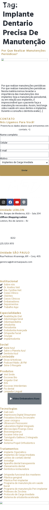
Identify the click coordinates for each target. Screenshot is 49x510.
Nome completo (9, 135)
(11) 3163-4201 (7, 266)
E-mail (3, 150)
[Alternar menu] (44, 7)
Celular (3, 142)
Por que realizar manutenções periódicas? (23, 52)
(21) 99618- (5, 238)
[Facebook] (10, 202)
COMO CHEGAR (8, 249)
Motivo (3, 158)
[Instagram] (3, 202)
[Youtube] (17, 202)
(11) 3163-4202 (7, 269)
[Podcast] (23, 202)
